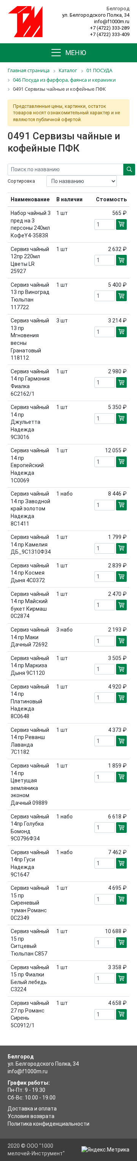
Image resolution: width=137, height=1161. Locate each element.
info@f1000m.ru (111, 21)
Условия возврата (31, 1116)
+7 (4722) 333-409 (109, 34)
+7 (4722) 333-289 (109, 28)
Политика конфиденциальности (48, 1124)
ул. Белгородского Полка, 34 (95, 15)
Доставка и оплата (32, 1109)
